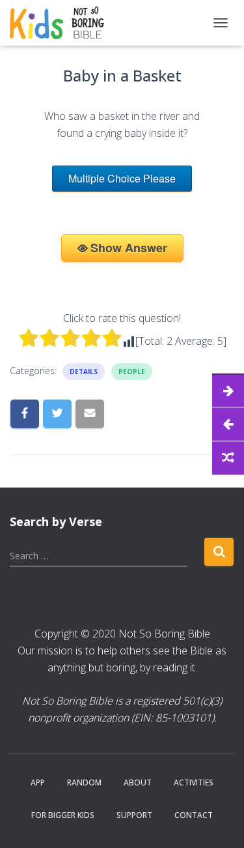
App (38, 782)
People (131, 371)
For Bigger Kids (62, 815)
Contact (193, 815)
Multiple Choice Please (122, 178)
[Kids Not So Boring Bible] (62, 23)
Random (84, 782)
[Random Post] (228, 458)
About (138, 782)
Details (84, 371)
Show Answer (128, 247)
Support (134, 815)
